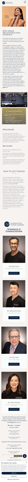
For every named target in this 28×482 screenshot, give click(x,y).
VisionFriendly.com (21, 454)
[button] (25, 456)
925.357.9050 (9, 417)
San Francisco (14, 434)
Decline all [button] (14, 476)
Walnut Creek (14, 427)
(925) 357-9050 (13, 184)
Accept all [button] (14, 473)
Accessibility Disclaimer (14, 460)
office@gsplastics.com (14, 422)
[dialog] (14, 471)
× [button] (26, 462)
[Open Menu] (25, 2)
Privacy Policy (14, 457)
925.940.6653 (21, 420)
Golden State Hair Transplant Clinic (14, 442)
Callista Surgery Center (14, 448)
